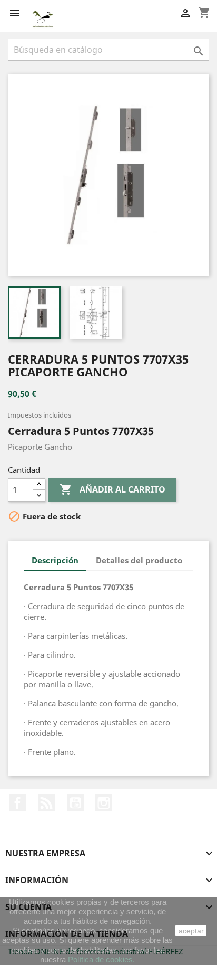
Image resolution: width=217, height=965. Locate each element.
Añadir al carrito (112, 489)
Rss (46, 802)
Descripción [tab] (55, 560)
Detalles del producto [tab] (139, 560)
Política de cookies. (101, 959)
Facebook (17, 802)
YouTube (75, 802)
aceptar (191, 930)
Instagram (103, 802)
